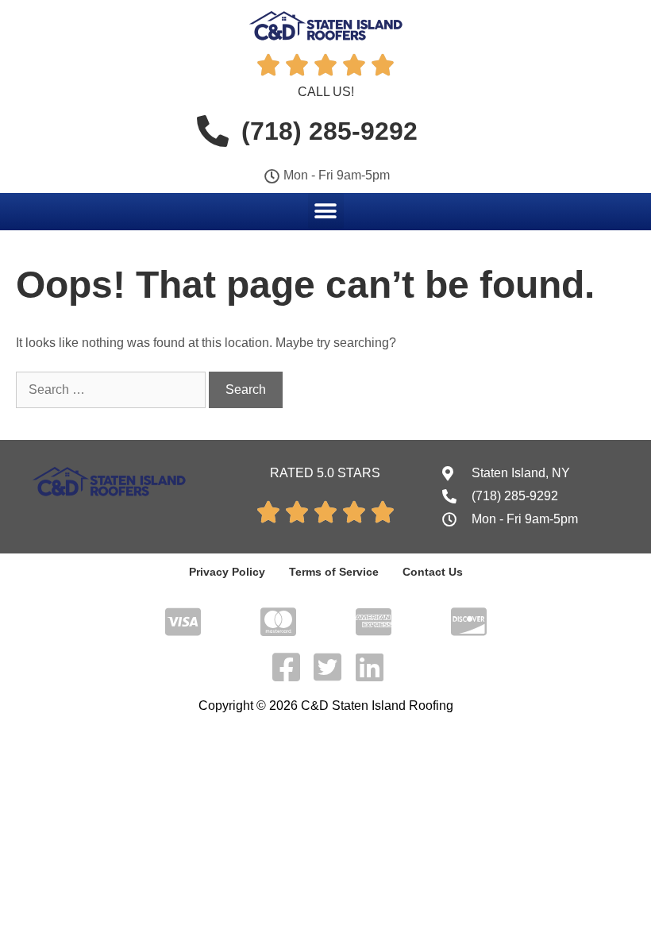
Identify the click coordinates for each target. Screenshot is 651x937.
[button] (326, 211)
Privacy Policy (227, 571)
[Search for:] (112, 389)
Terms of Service (334, 571)
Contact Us (433, 571)
